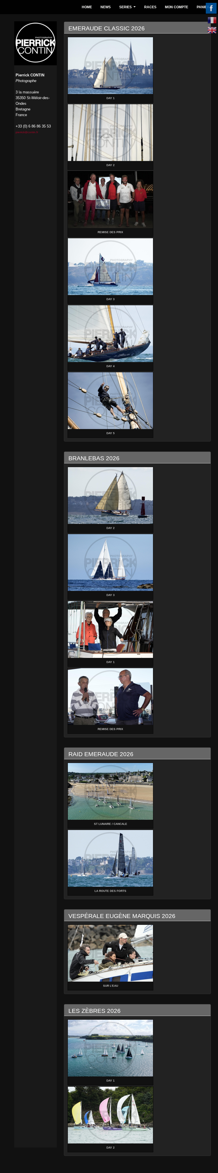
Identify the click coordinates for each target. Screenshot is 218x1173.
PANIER (203, 7)
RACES (150, 7)
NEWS (105, 7)
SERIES (128, 8)
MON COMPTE (176, 7)
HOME (87, 7)
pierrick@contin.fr (27, 132)
